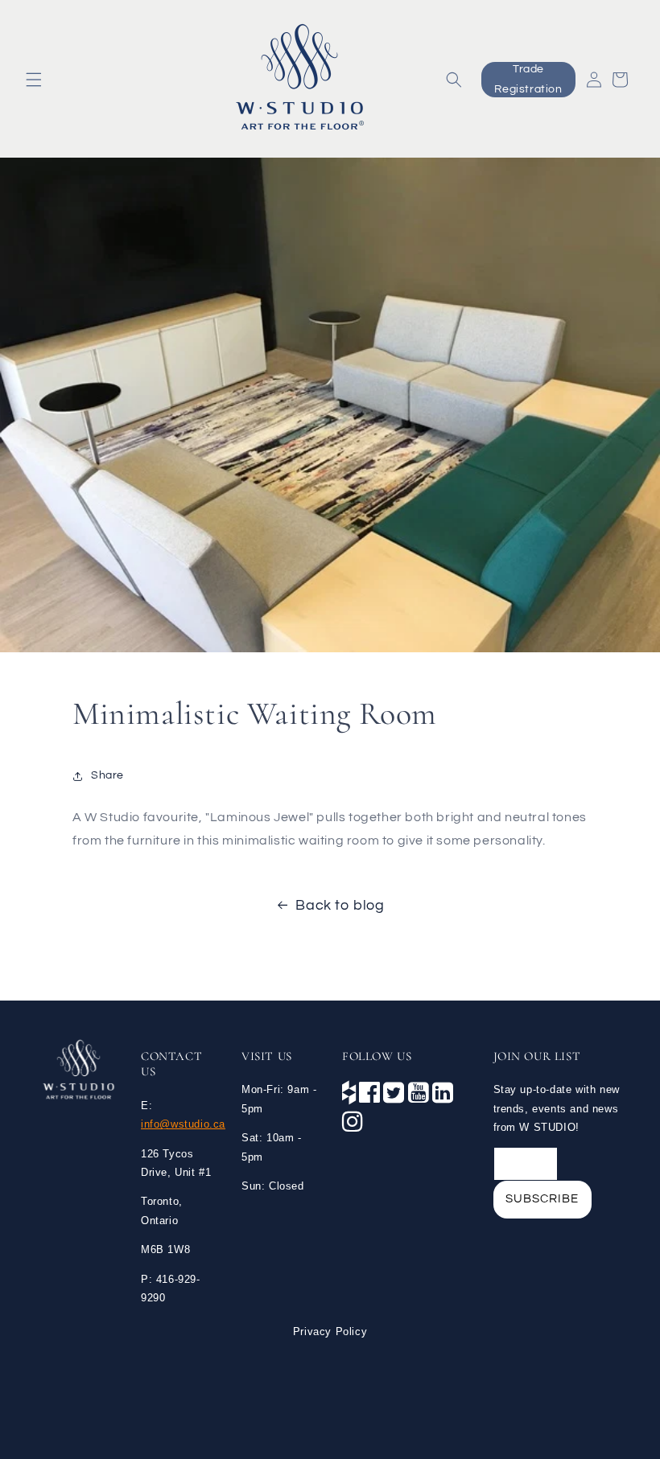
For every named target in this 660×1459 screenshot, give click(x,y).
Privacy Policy (330, 1331)
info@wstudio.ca (183, 1124)
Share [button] (107, 775)
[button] (34, 79)
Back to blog (339, 905)
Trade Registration (528, 79)
